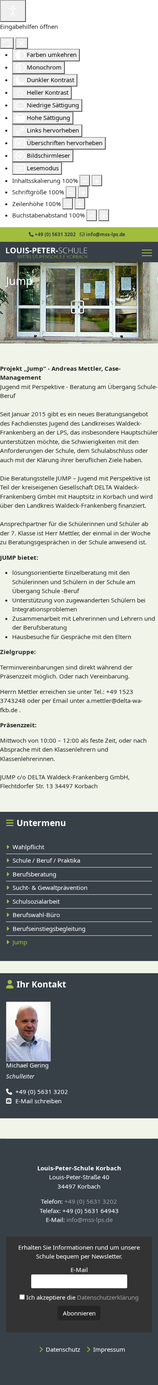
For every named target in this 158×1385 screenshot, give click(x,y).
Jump (20, 942)
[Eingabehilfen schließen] (21, 43)
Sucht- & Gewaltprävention (50, 887)
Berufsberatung (34, 874)
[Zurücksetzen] (7, 43)
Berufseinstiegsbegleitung (49, 928)
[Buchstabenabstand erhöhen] (103, 215)
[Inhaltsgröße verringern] (84, 181)
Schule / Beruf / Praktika (46, 860)
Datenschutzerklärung (108, 1297)
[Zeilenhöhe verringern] (67, 204)
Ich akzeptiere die (82, 1297)
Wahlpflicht (28, 847)
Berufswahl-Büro (36, 915)
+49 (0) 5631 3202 (55, 234)
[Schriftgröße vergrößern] (83, 192)
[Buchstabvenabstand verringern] (91, 215)
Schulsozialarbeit (36, 901)
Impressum (109, 1349)
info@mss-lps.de (105, 234)
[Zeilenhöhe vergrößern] (80, 204)
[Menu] (147, 253)
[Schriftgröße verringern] (71, 192)
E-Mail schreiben (38, 1101)
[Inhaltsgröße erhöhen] (97, 181)
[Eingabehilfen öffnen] (13, 11)
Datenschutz (63, 1349)
